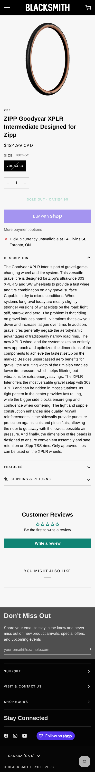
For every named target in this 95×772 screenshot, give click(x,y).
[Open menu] (11, 7)
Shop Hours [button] (16, 702)
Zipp (7, 110)
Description (16, 258)
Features (13, 467)
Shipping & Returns (30, 479)
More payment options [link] (23, 229)
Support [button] (12, 671)
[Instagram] (15, 736)
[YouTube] (24, 736)
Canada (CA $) (21, 756)
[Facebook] (6, 736)
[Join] (87, 649)
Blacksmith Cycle (26, 767)
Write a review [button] (47, 543)
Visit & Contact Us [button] (23, 686)
